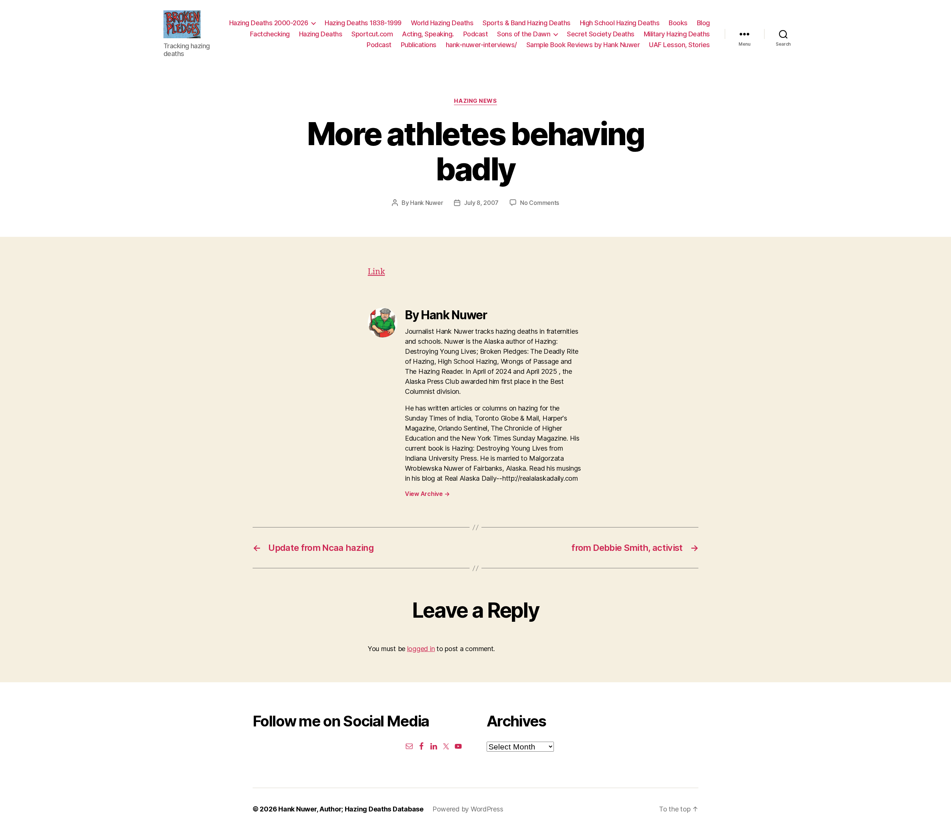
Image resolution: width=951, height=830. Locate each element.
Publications (418, 45)
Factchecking (270, 34)
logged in (421, 649)
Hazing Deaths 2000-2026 (268, 23)
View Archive (427, 493)
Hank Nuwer (426, 202)
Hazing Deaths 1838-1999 (363, 23)
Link (376, 272)
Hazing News (475, 101)
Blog (703, 23)
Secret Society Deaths (600, 34)
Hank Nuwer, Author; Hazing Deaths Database (350, 809)
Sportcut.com (372, 34)
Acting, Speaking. (428, 34)
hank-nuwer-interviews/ (481, 45)
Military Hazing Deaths (677, 34)
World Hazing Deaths (442, 23)
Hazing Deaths (321, 34)
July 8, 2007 (481, 202)
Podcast (475, 34)
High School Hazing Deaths (620, 23)
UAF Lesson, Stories (679, 45)
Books (678, 23)
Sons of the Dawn (523, 34)
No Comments (539, 202)
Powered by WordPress (467, 809)
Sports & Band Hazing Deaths (527, 23)
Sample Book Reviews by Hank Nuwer (583, 45)
